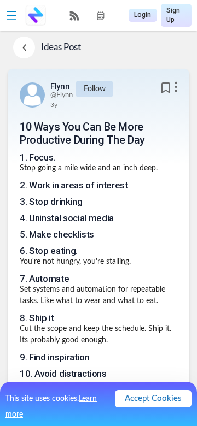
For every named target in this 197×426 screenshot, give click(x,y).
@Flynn (61, 95)
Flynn (60, 86)
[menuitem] (74, 16)
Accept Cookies (153, 398)
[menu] (88, 15)
